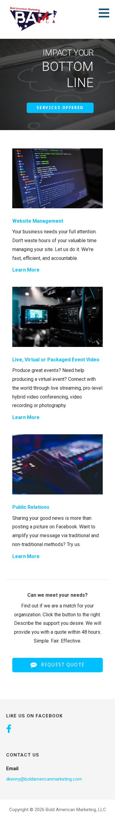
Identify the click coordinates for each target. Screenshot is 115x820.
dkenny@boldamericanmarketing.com (44, 779)
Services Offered (60, 107)
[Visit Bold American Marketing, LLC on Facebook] (8, 729)
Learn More (26, 270)
